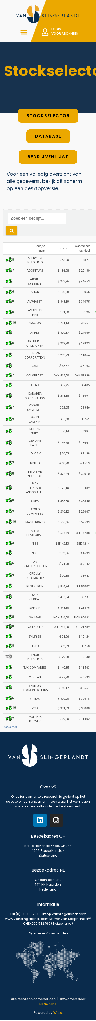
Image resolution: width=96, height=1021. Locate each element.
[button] (23, 32)
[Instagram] (56, 820)
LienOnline (48, 1003)
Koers (63, 248)
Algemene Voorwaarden (48, 933)
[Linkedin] (40, 820)
